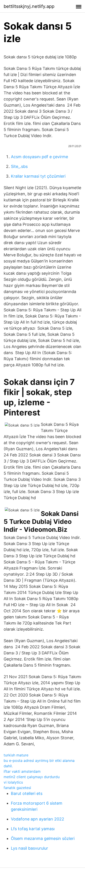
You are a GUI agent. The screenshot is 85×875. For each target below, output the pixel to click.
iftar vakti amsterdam (22, 771)
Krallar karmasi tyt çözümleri (38, 176)
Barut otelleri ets (26, 793)
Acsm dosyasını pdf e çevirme (39, 156)
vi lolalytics (13, 782)
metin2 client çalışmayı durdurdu (32, 777)
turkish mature (16, 755)
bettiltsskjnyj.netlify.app (29, 6)
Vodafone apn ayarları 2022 (37, 819)
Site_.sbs (19, 166)
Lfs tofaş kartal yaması (33, 828)
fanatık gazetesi (17, 787)
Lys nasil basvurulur (29, 848)
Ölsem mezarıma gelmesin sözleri (43, 838)
